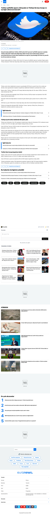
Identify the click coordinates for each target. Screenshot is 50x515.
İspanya (37, 457)
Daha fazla (3, 502)
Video (2, 491)
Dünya (27, 480)
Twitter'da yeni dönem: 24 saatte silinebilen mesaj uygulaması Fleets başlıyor (19, 116)
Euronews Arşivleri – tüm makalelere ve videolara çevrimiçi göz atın (36, 494)
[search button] (35, 449)
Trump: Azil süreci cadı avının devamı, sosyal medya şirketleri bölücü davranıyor (18, 172)
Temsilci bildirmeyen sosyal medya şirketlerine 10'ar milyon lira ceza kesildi (19, 145)
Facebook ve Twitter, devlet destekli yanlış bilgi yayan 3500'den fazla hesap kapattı (20, 148)
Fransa (21, 463)
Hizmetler (3, 498)
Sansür (17, 183)
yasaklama (24, 183)
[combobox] (25, 449)
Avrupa (2, 480)
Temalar (2, 477)
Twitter (42, 183)
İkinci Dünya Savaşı (29, 460)
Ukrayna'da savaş (28, 457)
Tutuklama (18, 460)
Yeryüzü (27, 482)
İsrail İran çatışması (15, 457)
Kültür (14, 463)
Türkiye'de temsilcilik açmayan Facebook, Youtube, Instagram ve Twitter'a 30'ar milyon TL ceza (23, 112)
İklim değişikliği (25, 466)
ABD (11, 183)
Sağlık (27, 485)
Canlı (47, 1)
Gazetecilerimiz (4, 493)
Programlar (28, 491)
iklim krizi (35, 463)
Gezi (2, 488)
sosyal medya (34, 183)
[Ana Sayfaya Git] (4, 1)
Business (3, 482)
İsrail (28, 463)
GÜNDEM (4, 307)
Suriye (11, 460)
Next (2, 485)
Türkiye (4, 183)
